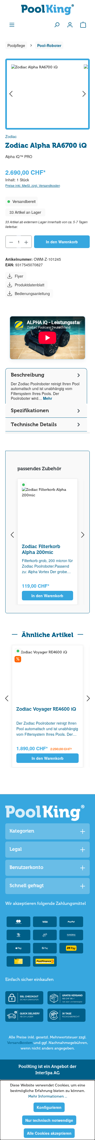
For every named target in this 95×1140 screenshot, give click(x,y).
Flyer (19, 276)
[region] (47, 94)
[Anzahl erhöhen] (26, 241)
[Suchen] (56, 24)
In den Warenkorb (62, 241)
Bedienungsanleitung (32, 293)
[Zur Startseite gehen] (47, 9)
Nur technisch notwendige (49, 1120)
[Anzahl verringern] (11, 241)
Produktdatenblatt (29, 284)
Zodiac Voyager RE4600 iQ (46, 709)
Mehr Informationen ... (47, 1096)
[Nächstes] (84, 94)
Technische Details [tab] (34, 424)
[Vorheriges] (11, 94)
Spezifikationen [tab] (30, 410)
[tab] (46, 386)
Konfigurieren (49, 1107)
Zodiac (11, 136)
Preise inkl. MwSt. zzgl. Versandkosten (32, 185)
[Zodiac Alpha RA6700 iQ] (47, 94)
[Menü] (11, 24)
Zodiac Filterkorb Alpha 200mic (41, 549)
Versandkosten (19, 1043)
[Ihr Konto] (70, 24)
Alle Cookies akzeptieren (49, 1133)
